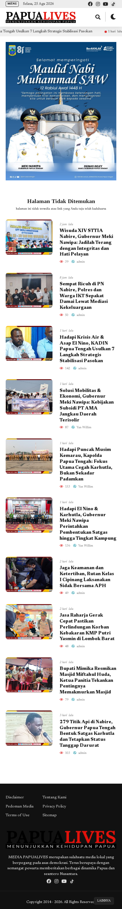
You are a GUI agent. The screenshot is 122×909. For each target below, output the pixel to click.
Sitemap (50, 815)
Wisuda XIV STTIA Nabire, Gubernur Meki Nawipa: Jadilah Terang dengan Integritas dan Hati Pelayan (86, 243)
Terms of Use (18, 815)
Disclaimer (15, 798)
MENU (12, 4)
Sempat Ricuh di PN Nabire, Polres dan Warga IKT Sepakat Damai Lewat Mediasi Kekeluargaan (84, 296)
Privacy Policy (54, 807)
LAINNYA (104, 900)
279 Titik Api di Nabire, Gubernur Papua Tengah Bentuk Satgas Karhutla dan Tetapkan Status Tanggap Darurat (87, 734)
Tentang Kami (54, 798)
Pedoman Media (19, 807)
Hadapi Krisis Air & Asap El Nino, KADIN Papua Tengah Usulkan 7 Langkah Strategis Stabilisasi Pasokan (87, 349)
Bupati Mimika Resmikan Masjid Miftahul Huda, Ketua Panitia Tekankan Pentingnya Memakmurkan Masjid (88, 681)
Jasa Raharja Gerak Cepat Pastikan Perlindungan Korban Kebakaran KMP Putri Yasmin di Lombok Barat (87, 627)
